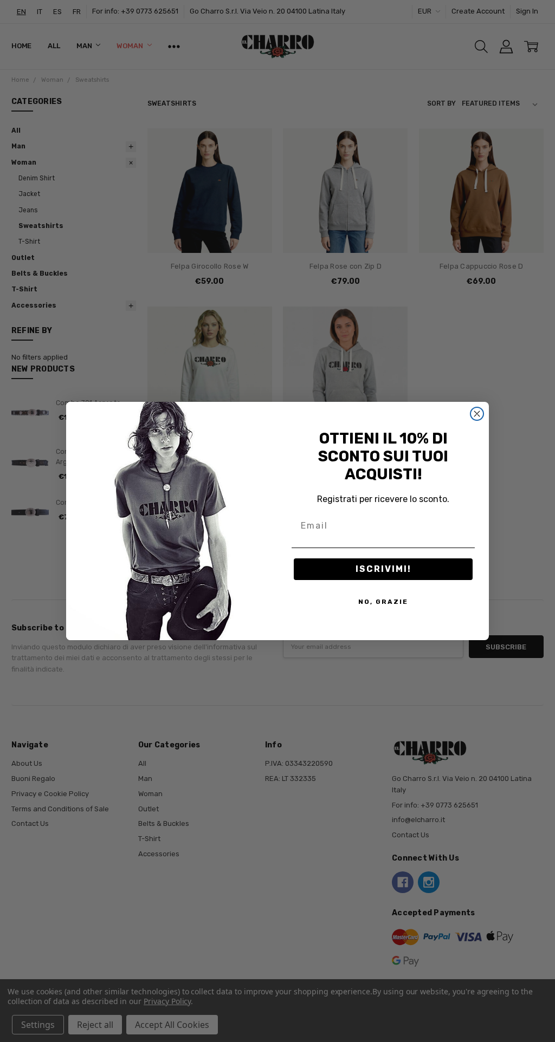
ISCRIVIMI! (383, 569)
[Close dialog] (476, 413)
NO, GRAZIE (383, 601)
